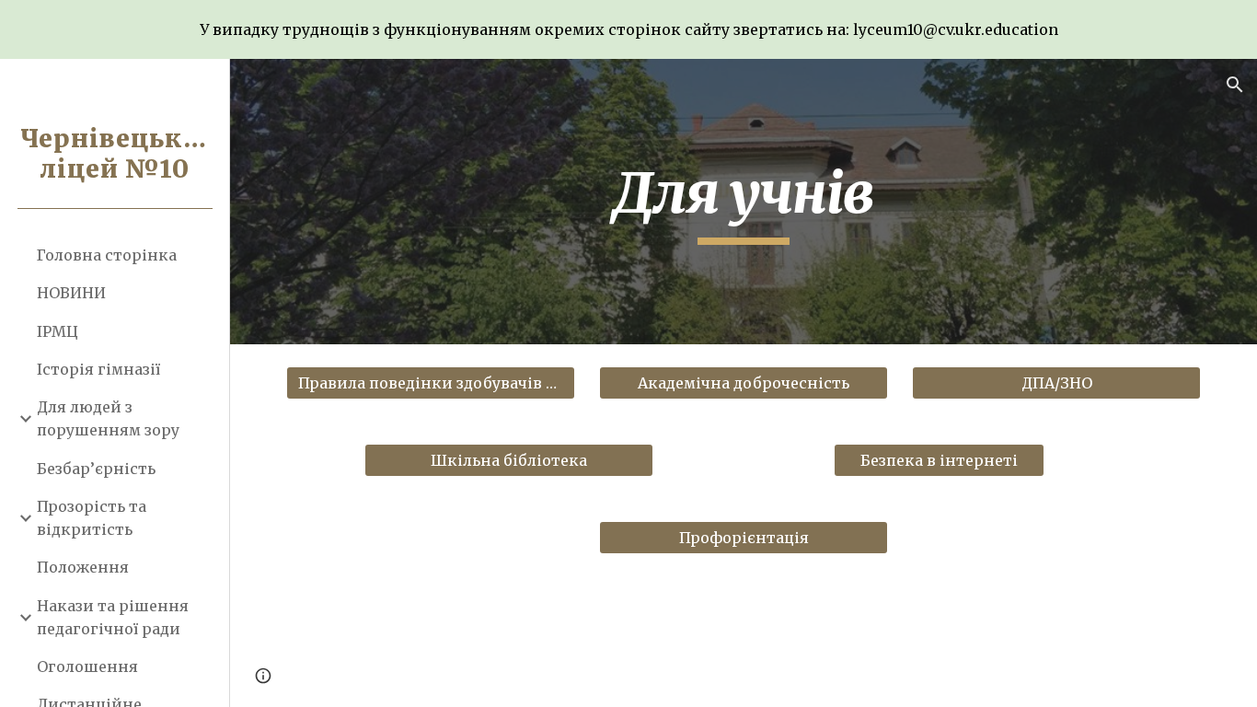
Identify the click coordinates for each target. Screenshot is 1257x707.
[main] (744, 201)
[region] (628, 29)
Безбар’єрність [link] (96, 468)
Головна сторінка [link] (107, 255)
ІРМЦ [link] (57, 331)
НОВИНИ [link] (71, 293)
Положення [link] (83, 567)
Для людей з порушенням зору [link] (108, 418)
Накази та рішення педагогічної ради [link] (113, 617)
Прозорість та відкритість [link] (91, 518)
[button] (1235, 85)
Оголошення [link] (87, 666)
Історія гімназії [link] (98, 369)
